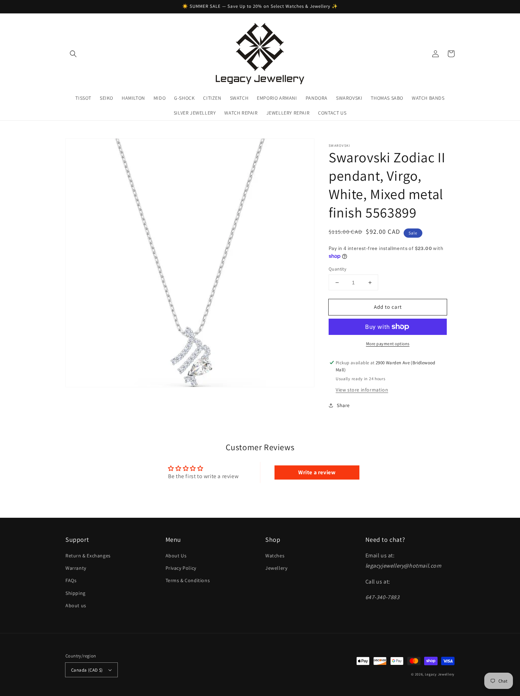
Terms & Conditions (188, 580)
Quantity (337, 269)
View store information (362, 390)
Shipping (75, 593)
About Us (176, 555)
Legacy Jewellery (440, 674)
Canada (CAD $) (87, 670)
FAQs (70, 580)
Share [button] (343, 405)
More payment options (388, 343)
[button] (73, 54)
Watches (274, 555)
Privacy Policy (181, 568)
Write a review (316, 472)
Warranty (75, 568)
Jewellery (276, 568)
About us (75, 605)
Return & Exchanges (88, 555)
